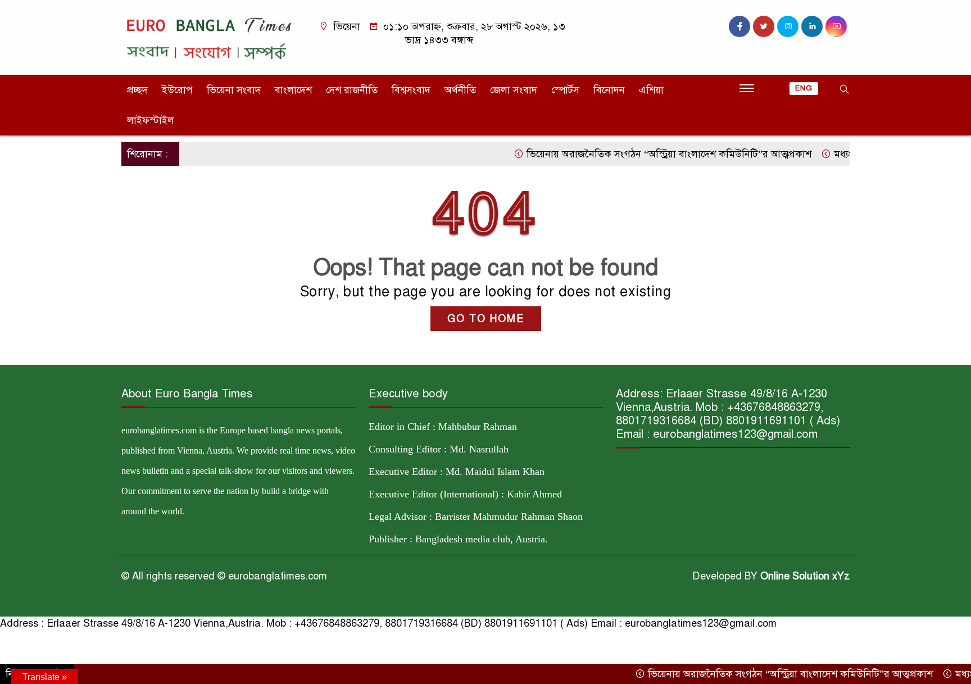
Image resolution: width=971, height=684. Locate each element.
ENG (804, 88)
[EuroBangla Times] (207, 36)
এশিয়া (651, 90)
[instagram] (787, 26)
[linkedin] (812, 26)
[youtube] (836, 26)
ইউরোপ (177, 90)
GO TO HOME (485, 318)
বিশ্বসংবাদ (411, 90)
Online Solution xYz (805, 576)
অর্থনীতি (460, 90)
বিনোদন (609, 90)
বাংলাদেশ (293, 90)
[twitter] (763, 26)
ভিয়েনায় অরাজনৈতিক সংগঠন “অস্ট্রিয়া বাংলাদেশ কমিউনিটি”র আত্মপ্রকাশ (652, 154)
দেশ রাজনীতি (352, 90)
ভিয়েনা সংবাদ (234, 90)
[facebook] (739, 26)
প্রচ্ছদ (137, 90)
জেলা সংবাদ (513, 90)
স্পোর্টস (565, 90)
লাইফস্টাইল (150, 120)
